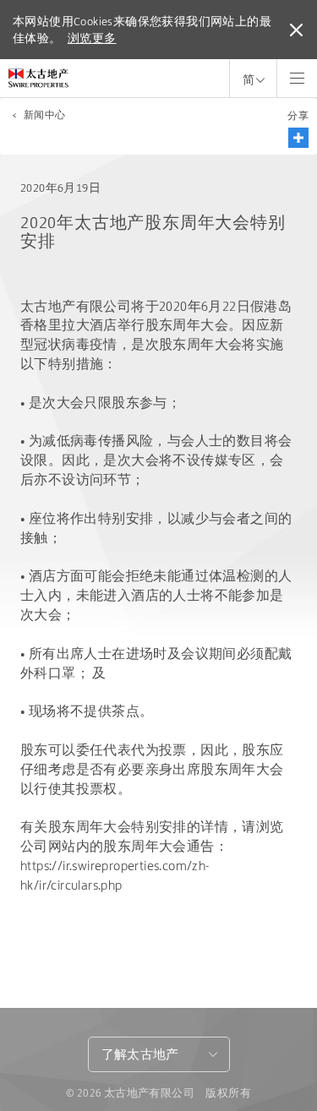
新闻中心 (45, 115)
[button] (298, 138)
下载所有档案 (80, 963)
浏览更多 (92, 38)
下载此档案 (73, 933)
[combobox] (159, 1054)
